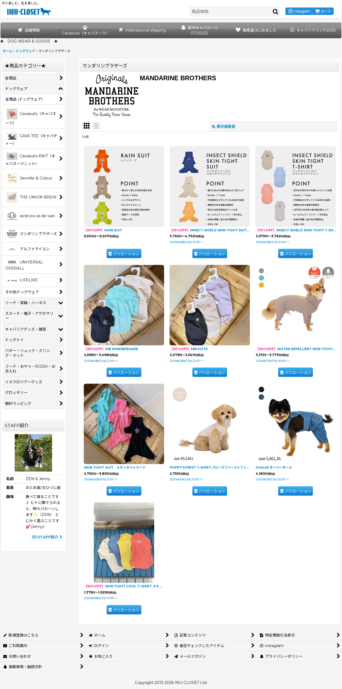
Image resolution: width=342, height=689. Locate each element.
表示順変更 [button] (226, 126)
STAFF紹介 (47, 537)
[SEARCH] (276, 11)
